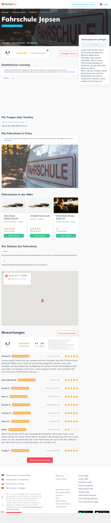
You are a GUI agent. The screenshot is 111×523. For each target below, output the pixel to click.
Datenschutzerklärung (63, 504)
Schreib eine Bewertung (40, 460)
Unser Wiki (83, 479)
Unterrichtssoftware (87, 495)
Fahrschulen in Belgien (16, 488)
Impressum (59, 495)
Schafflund (33, 12)
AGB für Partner (61, 501)
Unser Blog (83, 475)
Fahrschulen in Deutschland (18, 475)
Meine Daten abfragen (63, 492)
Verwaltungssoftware (88, 498)
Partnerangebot (85, 485)
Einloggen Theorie (68, 53)
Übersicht (6, 43)
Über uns (60, 475)
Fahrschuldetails (18, 43)
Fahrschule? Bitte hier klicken (84, 4)
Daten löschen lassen (63, 490)
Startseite (5, 12)
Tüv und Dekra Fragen (88, 501)
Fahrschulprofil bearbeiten (66, 72)
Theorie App (83, 492)
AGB (57, 498)
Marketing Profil (85, 488)
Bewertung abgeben (38, 53)
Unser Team (61, 479)
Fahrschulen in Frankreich (17, 479)
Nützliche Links (85, 482)
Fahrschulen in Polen (15, 484)
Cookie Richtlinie (61, 507)
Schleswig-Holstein (19, 12)
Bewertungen (32, 43)
